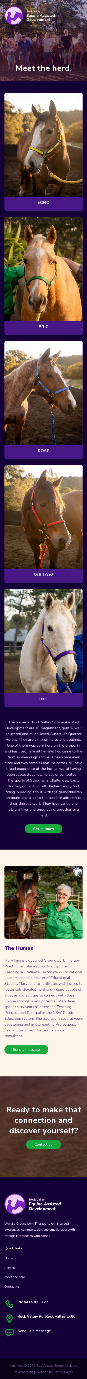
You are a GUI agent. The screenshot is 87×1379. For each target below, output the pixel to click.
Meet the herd (14, 1277)
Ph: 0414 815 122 (33, 1302)
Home (8, 1258)
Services (10, 1268)
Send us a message (34, 1331)
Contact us (43, 1144)
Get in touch (43, 828)
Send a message (26, 1049)
